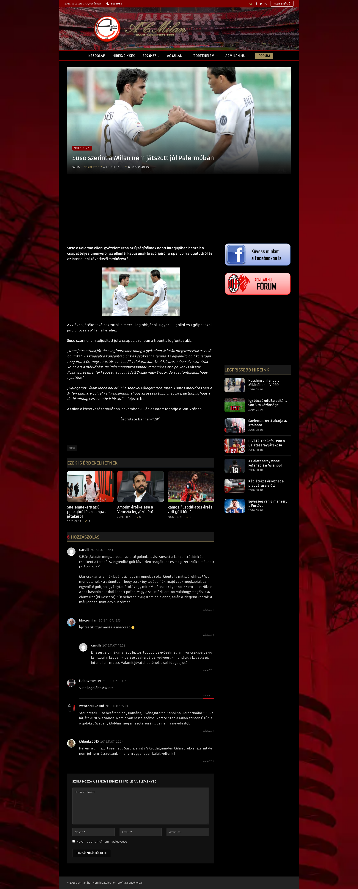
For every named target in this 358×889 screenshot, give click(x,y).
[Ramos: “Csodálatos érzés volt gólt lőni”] (191, 486)
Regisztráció (282, 3)
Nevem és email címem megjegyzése (102, 841)
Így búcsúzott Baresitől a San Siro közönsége (267, 403)
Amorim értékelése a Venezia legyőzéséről (135, 509)
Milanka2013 (89, 741)
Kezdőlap (96, 56)
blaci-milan (88, 620)
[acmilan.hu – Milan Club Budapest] (139, 28)
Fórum (264, 56)
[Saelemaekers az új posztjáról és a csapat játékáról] (90, 486)
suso (72, 448)
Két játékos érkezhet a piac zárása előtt (266, 483)
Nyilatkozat (82, 148)
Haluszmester (90, 681)
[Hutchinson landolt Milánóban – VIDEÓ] (234, 385)
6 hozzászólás (138, 167)
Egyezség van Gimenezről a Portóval (268, 504)
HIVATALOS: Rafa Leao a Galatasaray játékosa (266, 443)
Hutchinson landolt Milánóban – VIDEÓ (263, 383)
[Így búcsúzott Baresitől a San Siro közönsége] (234, 405)
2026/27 (149, 56)
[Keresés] (251, 3)
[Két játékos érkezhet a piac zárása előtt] (234, 486)
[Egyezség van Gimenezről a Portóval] (234, 506)
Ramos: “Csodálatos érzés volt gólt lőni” (190, 509)
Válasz (207, 609)
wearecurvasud (91, 706)
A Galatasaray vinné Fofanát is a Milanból (265, 463)
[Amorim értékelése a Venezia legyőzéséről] (140, 486)
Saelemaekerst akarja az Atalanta (268, 423)
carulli (84, 550)
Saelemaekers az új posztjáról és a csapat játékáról (86, 512)
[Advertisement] (140, 214)
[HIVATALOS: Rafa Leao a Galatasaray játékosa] (234, 446)
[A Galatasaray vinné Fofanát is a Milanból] (234, 466)
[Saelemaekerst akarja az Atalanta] (234, 425)
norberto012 (93, 167)
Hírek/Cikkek (124, 56)
